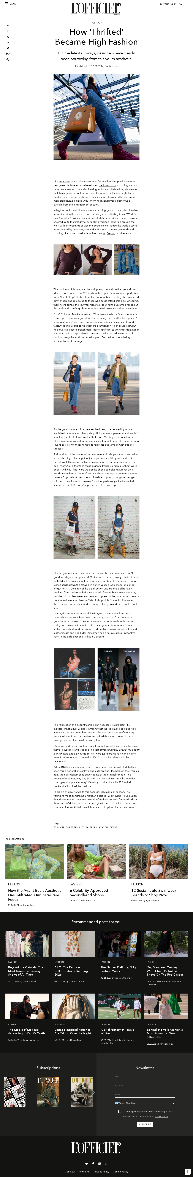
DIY (121, 469)
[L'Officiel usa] (96, 8)
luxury (83, 827)
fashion (59, 827)
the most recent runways (108, 577)
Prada (96, 628)
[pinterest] (7, 37)
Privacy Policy (161, 1116)
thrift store (64, 181)
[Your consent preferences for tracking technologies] (188, 1172)
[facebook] (7, 31)
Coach (74, 580)
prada (94, 827)
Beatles (58, 196)
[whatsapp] (7, 54)
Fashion (97, 22)
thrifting (72, 827)
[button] (93, 1092)
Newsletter (84, 1171)
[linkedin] (7, 43)
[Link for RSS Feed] (106, 1164)
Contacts (70, 1171)
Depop (111, 233)
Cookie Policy (120, 1171)
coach (103, 827)
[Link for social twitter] (86, 1164)
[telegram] (7, 59)
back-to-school (107, 185)
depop (113, 827)
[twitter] (7, 48)
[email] (7, 26)
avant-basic (61, 444)
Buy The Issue (168, 4)
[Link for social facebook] (93, 1164)
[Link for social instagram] (99, 1164)
